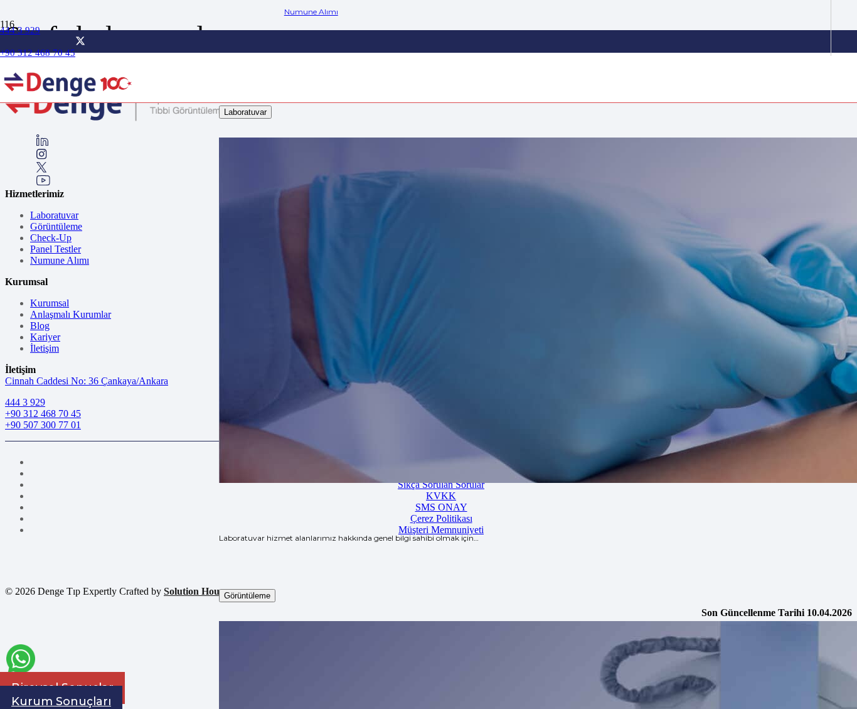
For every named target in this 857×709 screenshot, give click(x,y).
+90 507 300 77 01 (43, 424)
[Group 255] (41, 169)
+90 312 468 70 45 (43, 413)
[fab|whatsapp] (20, 661)
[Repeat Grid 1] (132, 118)
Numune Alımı (59, 260)
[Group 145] (42, 143)
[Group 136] (43, 182)
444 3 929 (25, 402)
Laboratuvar (54, 215)
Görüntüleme (56, 226)
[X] (80, 41)
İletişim (44, 348)
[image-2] (68, 101)
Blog (40, 325)
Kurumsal (49, 303)
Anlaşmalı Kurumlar (70, 314)
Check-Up (51, 237)
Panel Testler (55, 249)
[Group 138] (41, 156)
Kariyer (45, 337)
